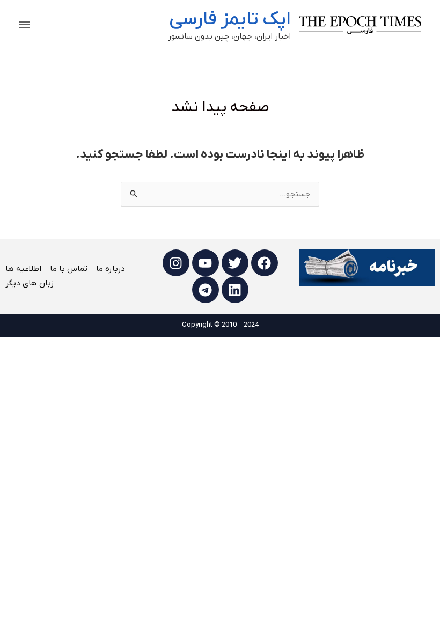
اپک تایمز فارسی (230, 19)
